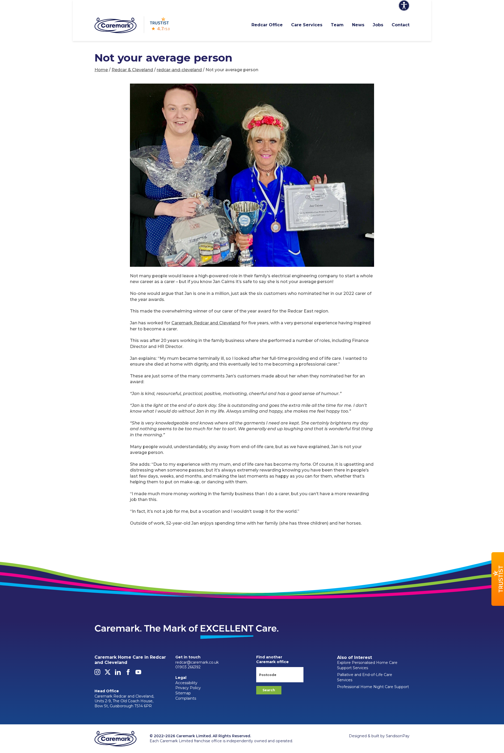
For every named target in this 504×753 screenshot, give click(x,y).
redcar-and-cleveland (179, 69)
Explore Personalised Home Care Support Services (367, 665)
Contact (401, 24)
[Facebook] (128, 673)
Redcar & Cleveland (132, 69)
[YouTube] (138, 673)
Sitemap (183, 693)
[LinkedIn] (118, 673)
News (358, 24)
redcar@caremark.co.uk (197, 662)
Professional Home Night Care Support (373, 686)
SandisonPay (398, 736)
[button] (497, 579)
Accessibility (186, 682)
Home (101, 69)
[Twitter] (108, 673)
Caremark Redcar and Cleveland (205, 322)
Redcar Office (267, 24)
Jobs (378, 24)
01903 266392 (188, 667)
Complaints (185, 698)
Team (337, 24)
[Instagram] (97, 673)
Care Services (306, 24)
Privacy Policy (188, 687)
